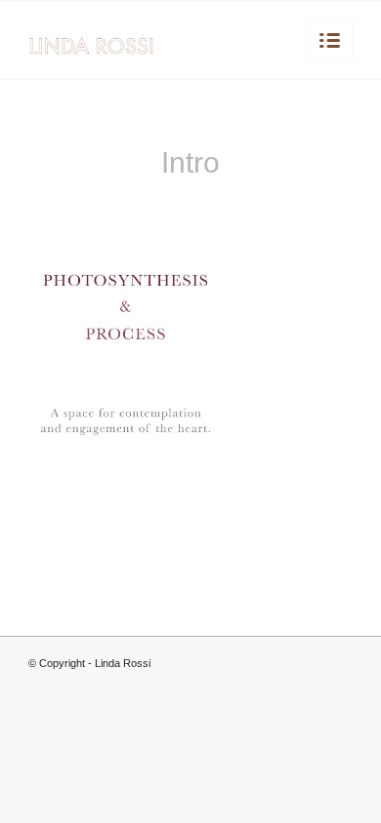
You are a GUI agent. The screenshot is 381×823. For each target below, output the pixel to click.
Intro (190, 162)
